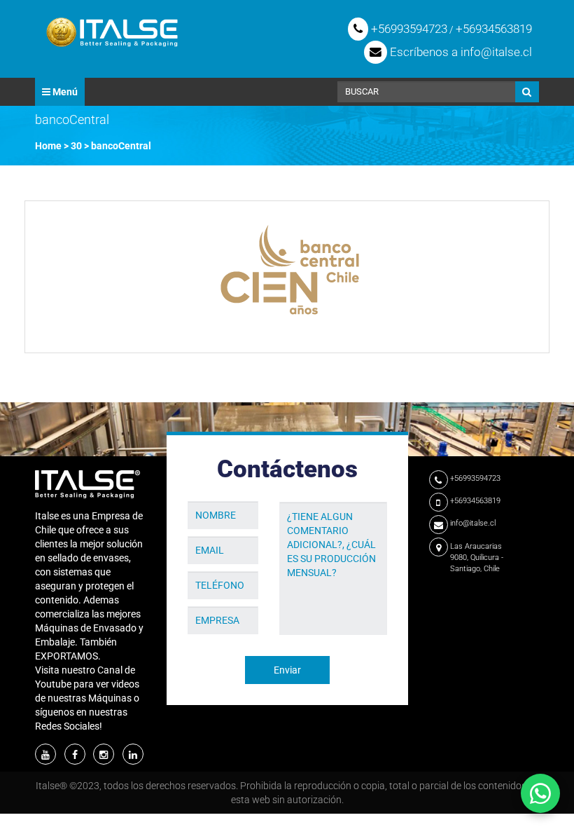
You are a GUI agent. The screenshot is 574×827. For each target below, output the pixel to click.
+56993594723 (407, 29)
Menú (64, 91)
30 (76, 145)
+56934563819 (494, 29)
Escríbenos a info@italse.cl (459, 52)
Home (48, 145)
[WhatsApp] (540, 793)
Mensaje (298, 491)
